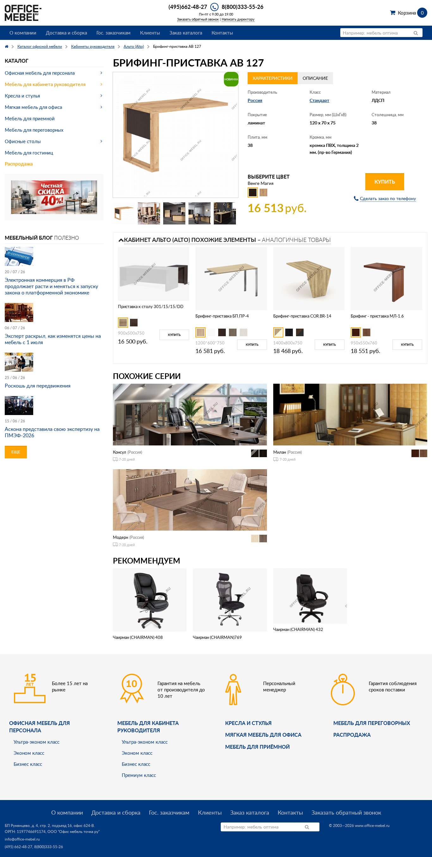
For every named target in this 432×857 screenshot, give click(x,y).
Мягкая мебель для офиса (33, 107)
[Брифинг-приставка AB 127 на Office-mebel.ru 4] (199, 213)
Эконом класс (29, 753)
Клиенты (150, 32)
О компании (22, 32)
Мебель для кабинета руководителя (45, 84)
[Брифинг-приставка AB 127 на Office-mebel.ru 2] (149, 213)
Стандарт (319, 100)
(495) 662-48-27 (18, 846)
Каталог (16, 60)
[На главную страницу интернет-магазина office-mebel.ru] (23, 12)
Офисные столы (23, 141)
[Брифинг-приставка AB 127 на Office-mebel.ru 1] (124, 213)
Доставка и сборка (66, 32)
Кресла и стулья (22, 95)
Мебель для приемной (30, 118)
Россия (255, 100)
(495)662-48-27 (188, 6)
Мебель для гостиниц (29, 152)
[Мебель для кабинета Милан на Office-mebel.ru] (350, 414)
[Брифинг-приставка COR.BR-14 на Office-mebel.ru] (309, 278)
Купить (384, 181)
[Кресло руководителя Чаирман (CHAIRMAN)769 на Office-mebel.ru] (230, 599)
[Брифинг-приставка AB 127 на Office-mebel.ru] (175, 135)
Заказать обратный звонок (198, 19)
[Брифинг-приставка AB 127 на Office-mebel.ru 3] (174, 213)
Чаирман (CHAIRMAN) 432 (298, 629)
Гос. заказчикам (113, 32)
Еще (15, 452)
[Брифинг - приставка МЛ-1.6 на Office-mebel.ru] (386, 278)
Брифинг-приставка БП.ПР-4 (222, 316)
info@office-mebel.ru (22, 839)
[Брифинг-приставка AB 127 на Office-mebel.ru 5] (225, 213)
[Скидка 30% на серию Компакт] (54, 197)
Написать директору (238, 19)
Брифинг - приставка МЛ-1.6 (377, 316)
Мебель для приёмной (257, 746)
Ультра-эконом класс (36, 742)
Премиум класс (139, 775)
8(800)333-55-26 (242, 6)
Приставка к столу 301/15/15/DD (150, 306)
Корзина (410, 12)
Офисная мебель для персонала (40, 73)
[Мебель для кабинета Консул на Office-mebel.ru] (190, 414)
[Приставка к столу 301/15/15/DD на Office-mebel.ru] (153, 273)
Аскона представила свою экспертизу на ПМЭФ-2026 (52, 432)
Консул (119, 452)
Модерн (120, 537)
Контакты (222, 32)
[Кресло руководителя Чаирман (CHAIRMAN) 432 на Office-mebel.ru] (310, 595)
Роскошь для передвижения (38, 385)
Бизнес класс (28, 764)
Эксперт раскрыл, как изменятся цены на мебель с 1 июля (53, 339)
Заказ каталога (186, 32)
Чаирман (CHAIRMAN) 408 (138, 637)
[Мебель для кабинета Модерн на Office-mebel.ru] (190, 499)
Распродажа (19, 164)
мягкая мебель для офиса (263, 734)
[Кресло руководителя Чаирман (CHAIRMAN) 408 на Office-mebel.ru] (149, 599)
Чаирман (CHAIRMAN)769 (217, 637)
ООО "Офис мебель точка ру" (73, 831)
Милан (279, 452)
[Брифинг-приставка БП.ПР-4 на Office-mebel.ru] (231, 278)
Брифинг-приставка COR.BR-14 (302, 316)
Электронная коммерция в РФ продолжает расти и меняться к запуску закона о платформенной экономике (51, 286)
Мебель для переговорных (34, 130)
